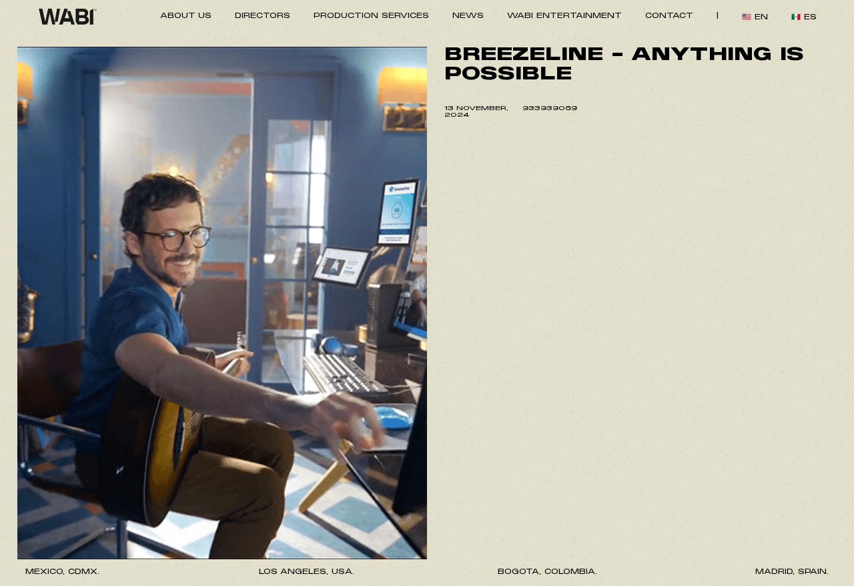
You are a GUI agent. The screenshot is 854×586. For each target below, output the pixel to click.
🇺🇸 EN (755, 18)
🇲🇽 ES (804, 18)
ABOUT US (185, 16)
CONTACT (669, 16)
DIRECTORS (262, 16)
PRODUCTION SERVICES (371, 16)
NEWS (468, 16)
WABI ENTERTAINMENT (564, 16)
